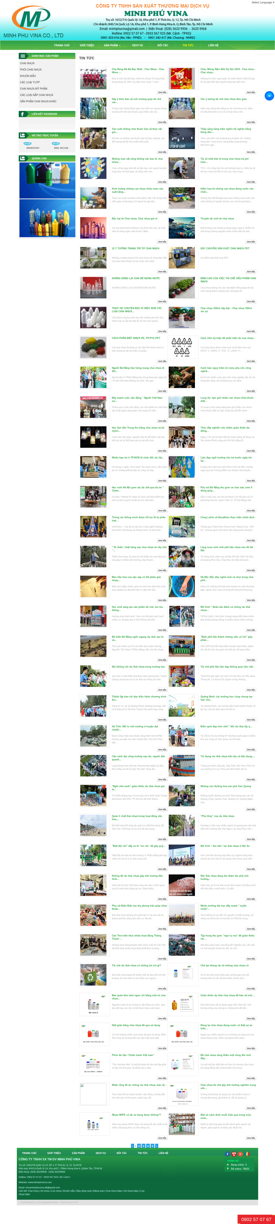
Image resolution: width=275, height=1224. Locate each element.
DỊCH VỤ (137, 45)
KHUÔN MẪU (28, 76)
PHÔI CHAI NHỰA (31, 69)
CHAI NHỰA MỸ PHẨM (33, 88)
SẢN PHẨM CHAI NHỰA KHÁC (38, 101)
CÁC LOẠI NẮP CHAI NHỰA (36, 95)
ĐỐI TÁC (163, 45)
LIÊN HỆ (213, 45)
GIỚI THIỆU (87, 45)
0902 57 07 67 (256, 1219)
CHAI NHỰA (27, 63)
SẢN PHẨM (111, 45)
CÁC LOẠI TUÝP (30, 82)
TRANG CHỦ (62, 45)
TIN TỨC (188, 45)
